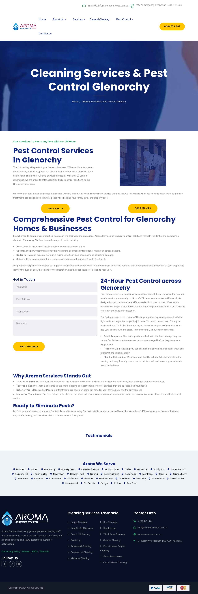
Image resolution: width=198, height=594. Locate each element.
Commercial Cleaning (81, 552)
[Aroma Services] (24, 26)
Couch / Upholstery (80, 534)
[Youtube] (19, 564)
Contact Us (45, 34)
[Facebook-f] (4, 564)
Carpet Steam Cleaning (115, 562)
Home (42, 19)
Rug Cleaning (110, 522)
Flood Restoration (112, 556)
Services (78, 19)
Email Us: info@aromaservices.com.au (108, 6)
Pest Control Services (82, 528)
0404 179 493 (172, 26)
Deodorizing (109, 528)
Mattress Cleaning (80, 558)
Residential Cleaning (81, 546)
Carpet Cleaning (79, 522)
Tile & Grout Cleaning (114, 534)
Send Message (29, 346)
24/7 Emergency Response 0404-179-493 (159, 5)
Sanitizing (75, 540)
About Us (58, 19)
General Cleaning (99, 19)
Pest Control (123, 19)
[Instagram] (12, 564)
